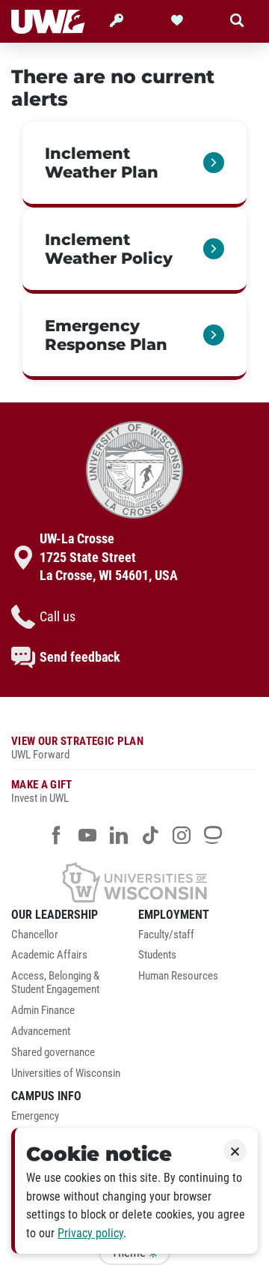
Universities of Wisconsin (65, 1073)
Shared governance (53, 1052)
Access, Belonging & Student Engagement (55, 983)
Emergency (35, 1116)
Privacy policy (90, 1233)
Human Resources (178, 976)
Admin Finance (43, 1010)
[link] (134, 164)
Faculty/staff (166, 935)
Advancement (40, 1031)
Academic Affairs (49, 955)
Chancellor (34, 935)
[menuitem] (71, 939)
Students (157, 955)
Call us (57, 616)
